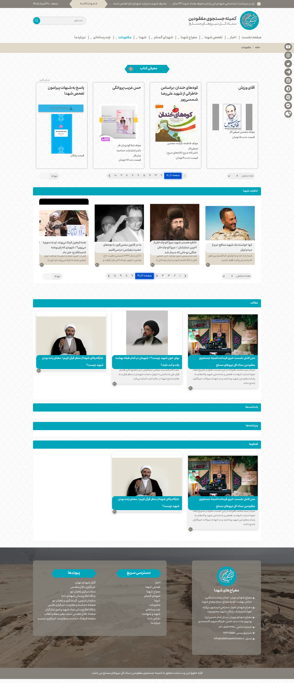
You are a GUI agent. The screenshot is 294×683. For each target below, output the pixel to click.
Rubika (288, 114)
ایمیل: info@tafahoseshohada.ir (233, 639)
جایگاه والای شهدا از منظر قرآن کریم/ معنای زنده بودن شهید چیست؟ (72, 362)
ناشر (195, 153)
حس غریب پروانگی (126, 88)
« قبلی (185, 276)
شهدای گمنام (152, 596)
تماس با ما (153, 619)
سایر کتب (44, 80)
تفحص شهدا (152, 587)
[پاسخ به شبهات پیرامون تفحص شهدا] (61, 134)
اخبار (157, 583)
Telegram (288, 72)
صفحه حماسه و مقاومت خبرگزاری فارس (72, 605)
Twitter (288, 63)
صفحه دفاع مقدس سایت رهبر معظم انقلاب (70, 614)
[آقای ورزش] (232, 117)
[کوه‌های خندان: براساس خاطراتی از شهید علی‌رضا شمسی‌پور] (175, 123)
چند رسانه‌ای (153, 610)
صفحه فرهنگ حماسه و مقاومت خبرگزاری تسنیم (67, 619)
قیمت (251, 138)
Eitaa (288, 80)
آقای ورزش (246, 88)
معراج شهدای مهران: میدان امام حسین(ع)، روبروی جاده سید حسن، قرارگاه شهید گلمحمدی (225, 619)
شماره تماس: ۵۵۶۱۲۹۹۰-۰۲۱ (235, 627)
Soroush (288, 88)
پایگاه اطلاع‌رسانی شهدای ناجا (78, 596)
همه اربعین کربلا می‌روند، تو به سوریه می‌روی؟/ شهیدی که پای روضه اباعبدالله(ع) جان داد (64, 248)
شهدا (157, 601)
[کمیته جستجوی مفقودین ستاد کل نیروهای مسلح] (205, 20)
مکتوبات (155, 605)
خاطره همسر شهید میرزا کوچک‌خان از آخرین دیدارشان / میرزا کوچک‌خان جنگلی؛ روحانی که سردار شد (175, 248)
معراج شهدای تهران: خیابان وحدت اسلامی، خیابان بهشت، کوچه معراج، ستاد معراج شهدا (227, 600)
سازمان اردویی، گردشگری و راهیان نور (74, 601)
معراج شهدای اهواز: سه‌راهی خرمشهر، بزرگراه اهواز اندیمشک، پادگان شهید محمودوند (227, 610)
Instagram (288, 55)
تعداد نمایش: (247, 176)
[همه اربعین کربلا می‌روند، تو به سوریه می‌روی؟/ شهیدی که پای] (64, 223)
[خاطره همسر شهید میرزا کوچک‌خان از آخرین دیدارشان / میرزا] (174, 223)
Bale (288, 105)
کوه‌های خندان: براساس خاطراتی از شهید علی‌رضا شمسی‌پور (179, 94)
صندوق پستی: (237, 633)
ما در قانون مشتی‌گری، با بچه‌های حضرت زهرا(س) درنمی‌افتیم (122, 248)
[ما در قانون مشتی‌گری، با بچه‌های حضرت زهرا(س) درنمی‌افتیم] (119, 223)
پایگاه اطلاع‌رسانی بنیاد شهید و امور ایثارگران (70, 610)
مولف (251, 132)
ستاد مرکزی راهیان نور (83, 592)
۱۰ (115, 176)
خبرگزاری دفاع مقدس (83, 587)
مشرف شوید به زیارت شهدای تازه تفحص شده (166, 4)
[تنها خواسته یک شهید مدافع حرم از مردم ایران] (230, 223)
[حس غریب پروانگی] (118, 124)
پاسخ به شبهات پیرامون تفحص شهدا (66, 91)
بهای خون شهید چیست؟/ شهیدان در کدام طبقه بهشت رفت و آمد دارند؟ (147, 362)
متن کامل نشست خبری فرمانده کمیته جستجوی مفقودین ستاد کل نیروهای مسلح (227, 362)
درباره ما (155, 623)
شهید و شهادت (151, 614)
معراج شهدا (153, 592)
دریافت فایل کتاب (59, 108)
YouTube (288, 46)
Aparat (288, 97)
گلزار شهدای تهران (85, 583)
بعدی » (109, 176)
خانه (257, 48)
